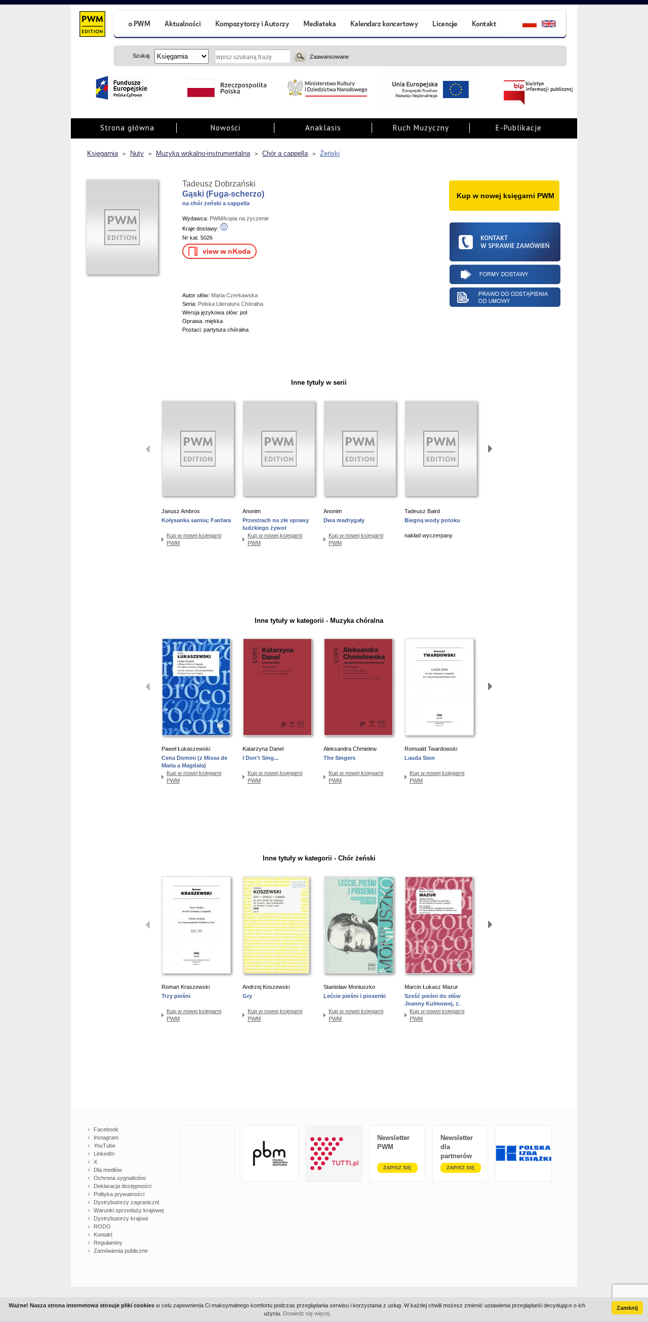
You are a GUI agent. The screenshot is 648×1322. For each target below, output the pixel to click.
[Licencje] (444, 25)
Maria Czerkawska (234, 295)
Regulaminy (108, 1243)
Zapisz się (397, 1167)
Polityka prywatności (119, 1194)
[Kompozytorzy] (253, 25)
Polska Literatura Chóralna (230, 304)
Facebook (106, 1129)
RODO (102, 1226)
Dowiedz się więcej (306, 1313)
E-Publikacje (519, 127)
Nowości (225, 127)
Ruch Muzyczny (421, 127)
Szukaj (300, 56)
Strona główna (127, 127)
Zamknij (627, 1308)
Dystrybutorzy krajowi (121, 1218)
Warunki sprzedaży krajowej (129, 1210)
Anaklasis (323, 127)
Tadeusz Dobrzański (219, 183)
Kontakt (103, 1235)
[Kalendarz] (384, 25)
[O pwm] (135, 25)
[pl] (523, 25)
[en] (554, 25)
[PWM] (92, 25)
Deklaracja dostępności (122, 1186)
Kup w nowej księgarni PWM (194, 539)
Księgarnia (102, 153)
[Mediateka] (320, 25)
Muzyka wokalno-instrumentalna (203, 153)
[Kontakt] (485, 25)
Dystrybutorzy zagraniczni (126, 1202)
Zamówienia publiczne (121, 1251)
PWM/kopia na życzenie (239, 218)
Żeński (330, 153)
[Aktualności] (183, 25)
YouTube (104, 1146)
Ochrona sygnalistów (120, 1178)
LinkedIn (104, 1154)
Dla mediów (108, 1170)
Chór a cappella (285, 153)
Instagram (106, 1137)
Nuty (137, 153)
